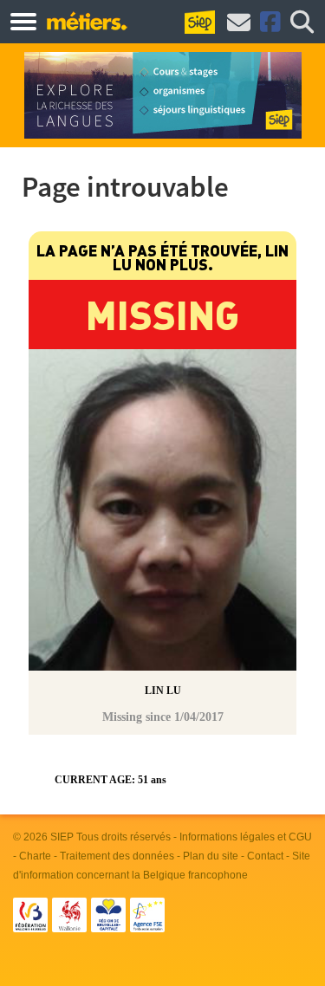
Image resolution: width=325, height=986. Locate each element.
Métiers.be (86, 20)
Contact (265, 856)
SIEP (62, 837)
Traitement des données (117, 856)
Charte (35, 856)
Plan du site (210, 856)
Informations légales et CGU (245, 837)
